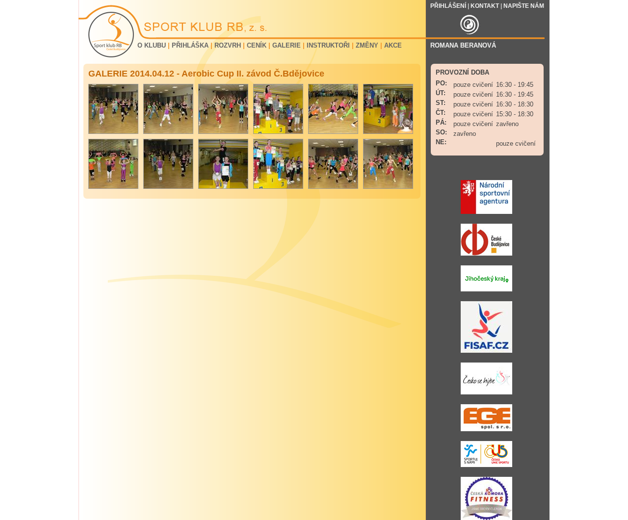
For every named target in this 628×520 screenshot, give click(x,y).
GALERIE (286, 45)
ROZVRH (227, 45)
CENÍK (256, 45)
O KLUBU (151, 45)
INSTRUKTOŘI (328, 45)
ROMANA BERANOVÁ (463, 45)
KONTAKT (485, 5)
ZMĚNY (367, 45)
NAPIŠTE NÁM (523, 5)
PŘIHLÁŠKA (190, 45)
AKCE (393, 45)
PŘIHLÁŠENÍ (448, 5)
